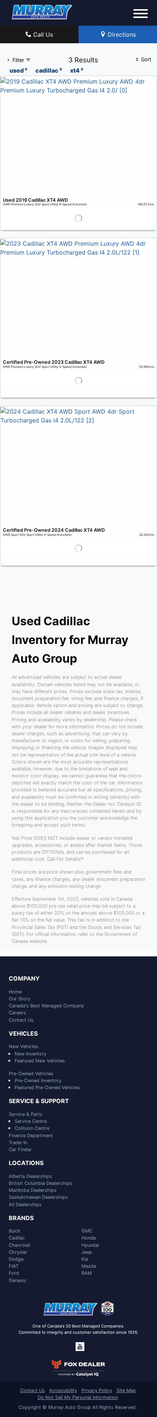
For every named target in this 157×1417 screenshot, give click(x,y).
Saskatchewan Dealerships (38, 1197)
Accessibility (63, 1390)
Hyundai (90, 1245)
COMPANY (24, 978)
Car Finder (20, 1149)
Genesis (17, 1280)
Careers (17, 1012)
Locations (26, 1163)
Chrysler (18, 1252)
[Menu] (140, 15)
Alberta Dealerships (30, 1176)
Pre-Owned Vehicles (31, 1073)
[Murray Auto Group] (42, 11)
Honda (88, 1238)
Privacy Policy (96, 1390)
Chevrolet (19, 1245)
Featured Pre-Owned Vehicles (47, 1087)
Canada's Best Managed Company (46, 1005)
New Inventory (30, 1054)
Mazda (88, 1266)
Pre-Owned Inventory (38, 1080)
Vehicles (23, 1033)
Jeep (86, 1252)
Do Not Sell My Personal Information (78, 1397)
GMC (86, 1231)
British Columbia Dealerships (40, 1183)
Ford (14, 1273)
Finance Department (31, 1135)
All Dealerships (25, 1204)
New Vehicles (23, 1046)
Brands (21, 1218)
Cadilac (17, 1238)
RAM (86, 1273)
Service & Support (39, 1101)
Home (15, 992)
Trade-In (18, 1142)
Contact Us (21, 1020)
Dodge (16, 1259)
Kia (84, 1259)
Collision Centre (32, 1128)
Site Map (126, 1390)
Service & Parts (25, 1114)
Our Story (19, 999)
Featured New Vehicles (40, 1060)
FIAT (14, 1266)
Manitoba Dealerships (33, 1190)
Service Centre (31, 1121)
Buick (14, 1231)
